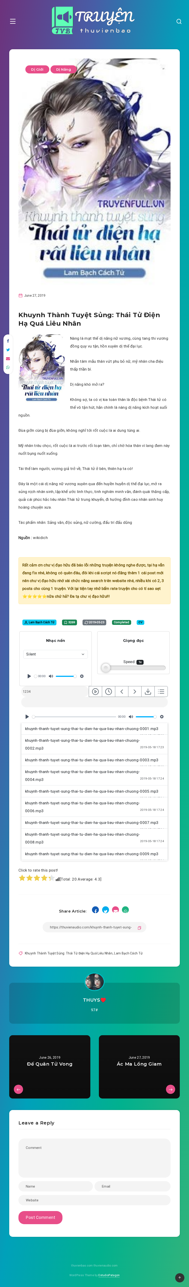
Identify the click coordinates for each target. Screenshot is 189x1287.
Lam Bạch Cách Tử (128, 953)
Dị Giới (37, 69)
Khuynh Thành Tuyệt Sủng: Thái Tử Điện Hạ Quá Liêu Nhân (68, 953)
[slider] (35, 676)
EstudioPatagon (109, 1275)
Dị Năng (63, 69)
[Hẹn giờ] (108, 691)
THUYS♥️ (94, 1000)
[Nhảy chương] (95, 691)
